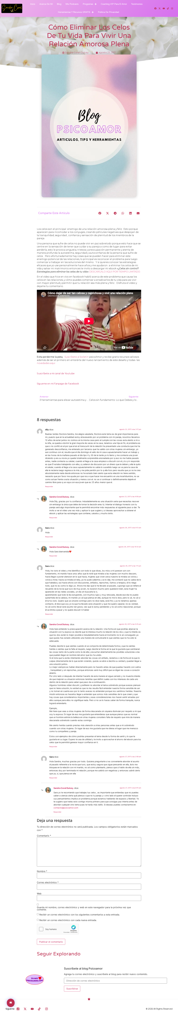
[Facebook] (155, 8)
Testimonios (137, 4)
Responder (49, 486)
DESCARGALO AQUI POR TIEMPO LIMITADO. (114, 271)
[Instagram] (172, 8)
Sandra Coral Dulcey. (59, 497)
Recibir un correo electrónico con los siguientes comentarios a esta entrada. (79, 914)
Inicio (32, 4)
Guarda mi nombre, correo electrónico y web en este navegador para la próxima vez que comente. (84, 908)
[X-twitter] (160, 8)
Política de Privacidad (108, 12)
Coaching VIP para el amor (114, 4)
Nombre (42, 871)
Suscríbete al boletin (77, 357)
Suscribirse (72, 988)
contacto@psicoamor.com (66, 808)
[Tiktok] (168, 8)
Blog (59, 4)
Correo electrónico (48, 882)
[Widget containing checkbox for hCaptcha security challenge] (58, 929)
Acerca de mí (46, 4)
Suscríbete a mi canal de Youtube (56, 373)
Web (39, 893)
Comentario (44, 836)
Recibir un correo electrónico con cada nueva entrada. (68, 920)
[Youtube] (164, 8)
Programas (88, 4)
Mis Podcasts (72, 4)
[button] (100, 213)
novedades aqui (46, 363)
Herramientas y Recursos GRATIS (74, 12)
